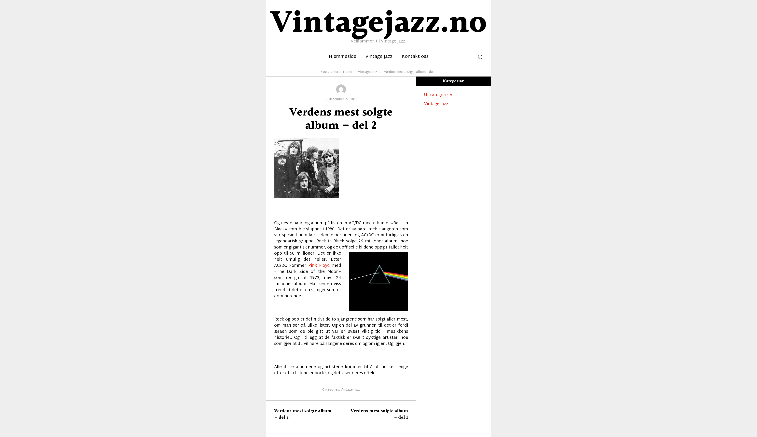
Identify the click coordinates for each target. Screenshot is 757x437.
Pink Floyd (319, 266)
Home (347, 72)
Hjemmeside (342, 57)
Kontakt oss (415, 57)
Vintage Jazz (378, 57)
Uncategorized (438, 95)
